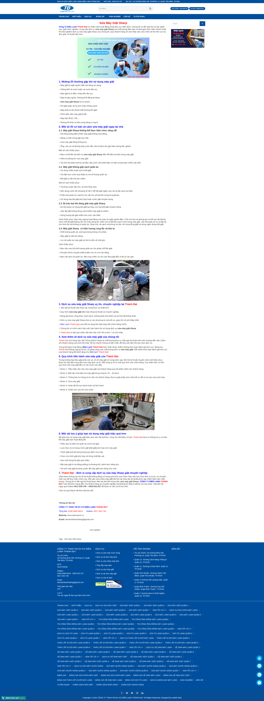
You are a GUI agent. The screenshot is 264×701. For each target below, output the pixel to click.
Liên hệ (199, 680)
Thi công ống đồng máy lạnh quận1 (150, 619)
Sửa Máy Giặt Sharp (72, 539)
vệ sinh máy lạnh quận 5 (153, 652)
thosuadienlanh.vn (76, 515)
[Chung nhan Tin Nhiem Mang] (114, 585)
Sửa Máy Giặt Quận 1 (130, 605)
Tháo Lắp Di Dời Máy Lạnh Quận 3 (109, 643)
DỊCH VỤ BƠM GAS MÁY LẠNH (163, 680)
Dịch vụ (88, 605)
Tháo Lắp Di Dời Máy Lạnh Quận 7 (109, 647)
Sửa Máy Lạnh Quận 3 (116, 615)
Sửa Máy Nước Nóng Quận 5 (103, 671)
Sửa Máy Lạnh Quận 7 (68, 619)
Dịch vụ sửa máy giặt (105, 569)
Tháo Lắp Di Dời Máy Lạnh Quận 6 (73, 647)
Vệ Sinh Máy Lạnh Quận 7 (69, 657)
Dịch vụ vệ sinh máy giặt (106, 574)
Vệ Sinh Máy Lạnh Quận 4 (125, 652)
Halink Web (177, 698)
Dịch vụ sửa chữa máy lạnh (107, 561)
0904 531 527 (13, 698)
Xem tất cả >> (159, 610)
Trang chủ (62, 605)
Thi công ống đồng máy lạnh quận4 (155, 624)
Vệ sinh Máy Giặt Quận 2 (170, 657)
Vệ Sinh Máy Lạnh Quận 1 (187, 647)
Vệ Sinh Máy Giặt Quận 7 (179, 661)
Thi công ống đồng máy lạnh (114, 619)
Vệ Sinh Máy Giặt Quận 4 (97, 661)
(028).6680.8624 (64, 573)
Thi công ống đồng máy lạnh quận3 (115, 624)
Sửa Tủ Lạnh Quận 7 (90, 638)
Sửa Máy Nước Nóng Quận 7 (165, 671)
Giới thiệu (76, 605)
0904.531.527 (78, 573)
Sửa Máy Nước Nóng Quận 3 (183, 666)
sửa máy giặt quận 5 (91, 610)
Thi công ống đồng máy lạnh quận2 (75, 624)
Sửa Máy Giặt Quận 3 (154, 605)
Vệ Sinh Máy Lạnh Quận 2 (69, 652)
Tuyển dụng (63, 685)
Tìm (150, 8)
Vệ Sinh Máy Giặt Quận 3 (69, 661)
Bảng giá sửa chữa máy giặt (83, 675)
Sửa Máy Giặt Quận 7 (139, 610)
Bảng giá (61, 675)
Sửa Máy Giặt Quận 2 (177, 605)
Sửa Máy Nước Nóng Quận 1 (120, 666)
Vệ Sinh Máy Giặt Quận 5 (124, 661)
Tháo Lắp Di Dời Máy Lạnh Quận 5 (181, 643)
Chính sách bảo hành (107, 685)
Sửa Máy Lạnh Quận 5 (165, 615)
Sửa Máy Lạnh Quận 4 (141, 615)
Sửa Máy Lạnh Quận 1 (68, 615)
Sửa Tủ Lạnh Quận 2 (114, 633)
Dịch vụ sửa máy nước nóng (108, 553)
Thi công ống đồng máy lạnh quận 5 (76, 629)
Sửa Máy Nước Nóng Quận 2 (152, 666)
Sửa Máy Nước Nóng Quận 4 (71, 671)
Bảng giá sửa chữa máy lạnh (115, 675)
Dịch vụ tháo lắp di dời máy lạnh (137, 638)
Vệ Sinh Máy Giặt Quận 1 (142, 657)
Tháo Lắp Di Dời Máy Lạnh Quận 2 (73, 643)
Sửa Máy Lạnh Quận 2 (92, 615)
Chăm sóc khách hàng (132, 685)
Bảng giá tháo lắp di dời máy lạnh (74, 680)
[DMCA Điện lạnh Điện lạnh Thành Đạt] (100, 585)
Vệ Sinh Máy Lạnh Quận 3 (97, 652)
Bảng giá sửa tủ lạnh (136, 680)
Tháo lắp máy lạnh (104, 565)
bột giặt (77, 460)
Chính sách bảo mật (83, 685)
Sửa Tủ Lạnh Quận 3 (136, 633)
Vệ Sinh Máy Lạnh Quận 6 (181, 652)
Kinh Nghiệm (95, 530)
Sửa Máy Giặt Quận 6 (115, 610)
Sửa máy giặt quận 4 (67, 610)
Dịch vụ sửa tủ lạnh (104, 578)
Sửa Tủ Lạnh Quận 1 (91, 633)
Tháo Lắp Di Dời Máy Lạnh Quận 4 (145, 643)
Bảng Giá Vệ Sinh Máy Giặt (176, 675)
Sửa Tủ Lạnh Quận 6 (67, 638)
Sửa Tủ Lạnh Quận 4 (159, 633)
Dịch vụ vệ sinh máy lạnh (106, 557)
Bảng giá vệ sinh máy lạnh (146, 675)
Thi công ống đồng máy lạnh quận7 (156, 629)
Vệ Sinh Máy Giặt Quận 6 (151, 661)
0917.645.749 (63, 576)
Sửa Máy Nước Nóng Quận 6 (134, 671)
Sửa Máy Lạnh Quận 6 (190, 615)
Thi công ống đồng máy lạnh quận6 (116, 629)
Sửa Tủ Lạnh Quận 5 (182, 633)
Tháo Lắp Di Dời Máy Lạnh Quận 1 (173, 638)
